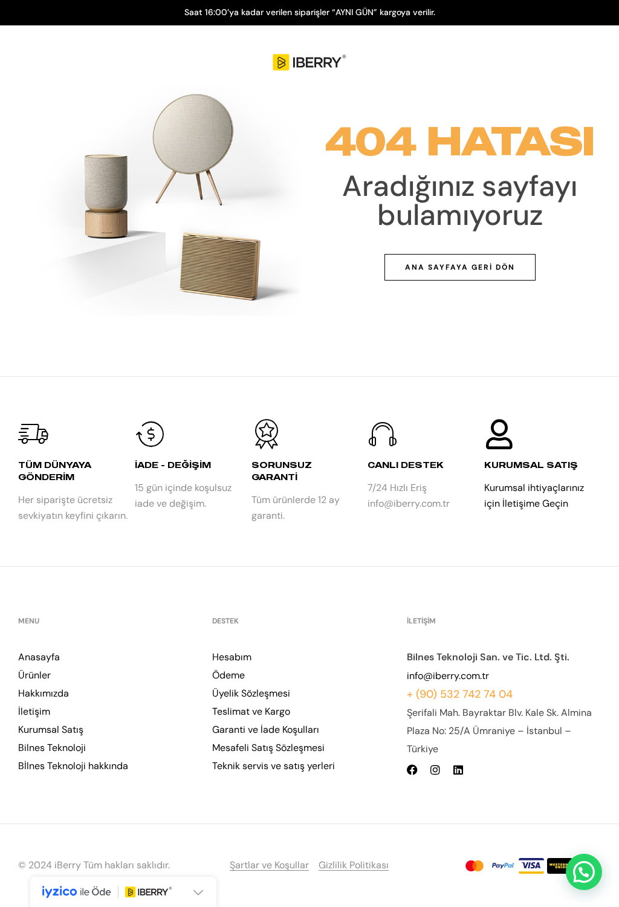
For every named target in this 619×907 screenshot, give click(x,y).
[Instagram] (435, 769)
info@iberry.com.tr (448, 675)
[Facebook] (412, 769)
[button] (584, 872)
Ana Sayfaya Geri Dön (460, 267)
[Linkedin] (458, 769)
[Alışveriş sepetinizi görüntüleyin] (593, 63)
